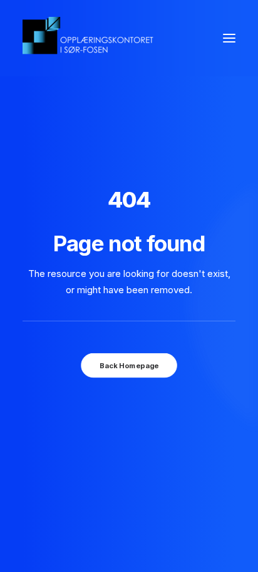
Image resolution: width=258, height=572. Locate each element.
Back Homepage (129, 365)
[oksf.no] (91, 38)
